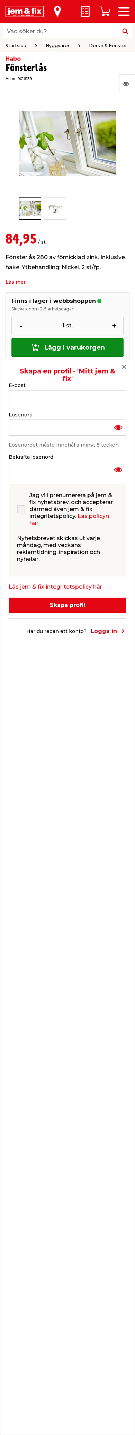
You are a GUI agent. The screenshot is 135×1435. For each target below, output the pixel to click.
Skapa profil (67, 605)
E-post (17, 385)
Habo (13, 58)
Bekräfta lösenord (31, 457)
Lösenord (21, 415)
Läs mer (16, 282)
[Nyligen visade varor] (127, 83)
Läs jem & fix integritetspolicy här (55, 586)
